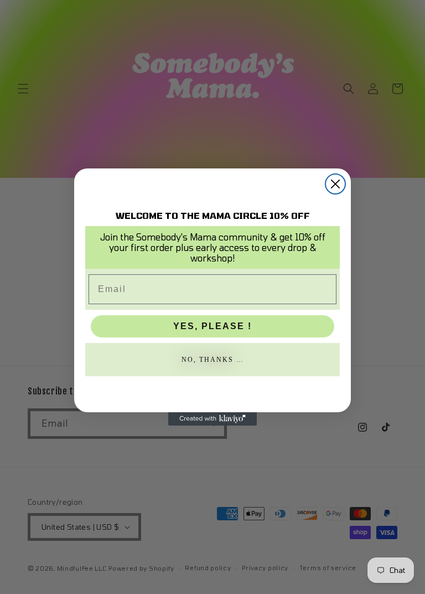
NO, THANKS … (213, 359)
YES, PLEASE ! (212, 326)
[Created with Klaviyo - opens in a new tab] (212, 419)
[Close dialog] (335, 184)
